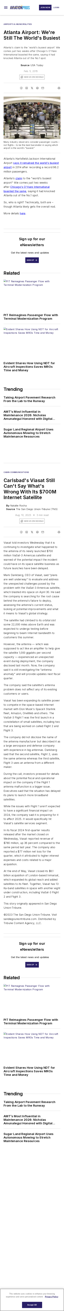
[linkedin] (26, 88)
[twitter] (32, 88)
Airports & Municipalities (18, 24)
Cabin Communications (16, 472)
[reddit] (37, 88)
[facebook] (21, 88)
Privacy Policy (51, 1297)
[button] (6, 7)
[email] (42, 88)
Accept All (32, 1305)
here (22, 213)
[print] (58, 88)
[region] (32, 1300)
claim (18, 178)
